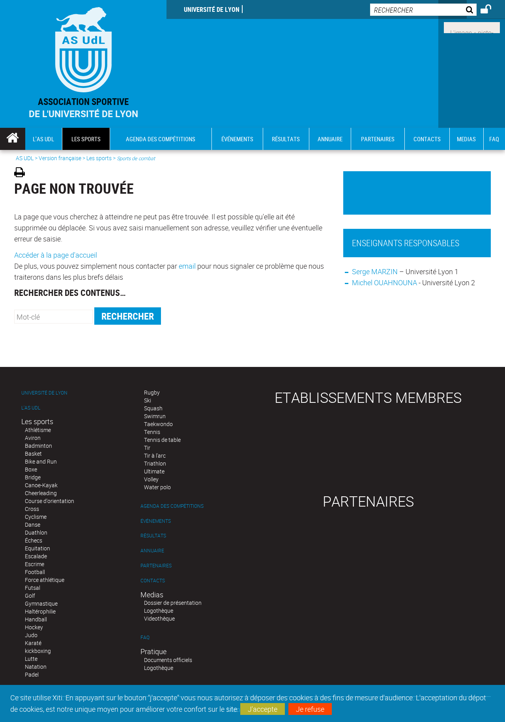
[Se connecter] (491, 10)
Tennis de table (162, 439)
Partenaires (156, 565)
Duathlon (36, 532)
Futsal (32, 587)
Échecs (33, 540)
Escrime (34, 564)
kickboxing (38, 651)
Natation (36, 666)
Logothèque (158, 610)
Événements (155, 521)
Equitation (37, 548)
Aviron (33, 437)
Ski (147, 400)
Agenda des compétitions (172, 506)
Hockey (34, 627)
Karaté (33, 643)
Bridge (33, 477)
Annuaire (152, 550)
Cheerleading (41, 493)
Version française (60, 158)
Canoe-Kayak (41, 485)
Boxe (31, 469)
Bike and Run (41, 461)
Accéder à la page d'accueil (55, 255)
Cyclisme (36, 516)
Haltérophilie (40, 611)
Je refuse (310, 709)
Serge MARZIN (375, 271)
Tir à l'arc (155, 455)
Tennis (152, 432)
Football (35, 572)
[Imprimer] (22, 173)
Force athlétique (44, 580)
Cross (32, 509)
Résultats (153, 535)
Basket (33, 453)
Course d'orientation (49, 501)
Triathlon (155, 463)
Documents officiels (168, 660)
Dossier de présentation (173, 602)
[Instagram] (472, 27)
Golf (30, 595)
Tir (147, 447)
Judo (31, 635)
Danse (32, 524)
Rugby (152, 392)
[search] (423, 10)
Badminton (38, 445)
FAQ (145, 637)
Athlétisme (38, 430)
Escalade (36, 556)
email (187, 266)
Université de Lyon (211, 9)
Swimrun (155, 416)
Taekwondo (158, 424)
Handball (36, 619)
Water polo (157, 487)
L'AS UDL (30, 407)
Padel (32, 674)
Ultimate (154, 471)
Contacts (152, 580)
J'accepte (262, 709)
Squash (153, 408)
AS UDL (25, 158)
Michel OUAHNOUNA (384, 282)
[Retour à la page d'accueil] (83, 48)
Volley (151, 479)
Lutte (31, 658)
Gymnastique (41, 603)
